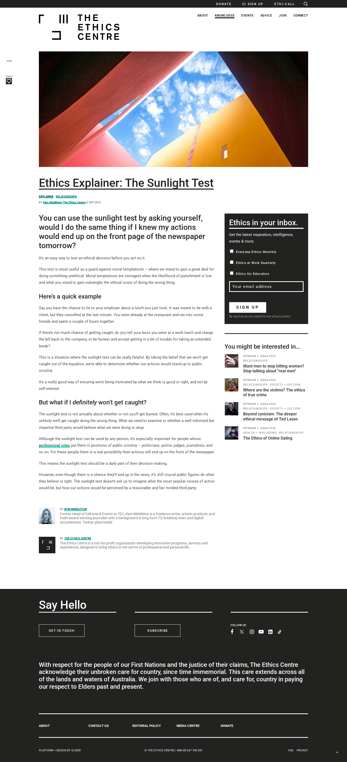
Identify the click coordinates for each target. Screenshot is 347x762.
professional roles (54, 445)
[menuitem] (221, 4)
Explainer (46, 196)
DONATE (227, 726)
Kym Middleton (52, 202)
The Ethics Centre (74, 202)
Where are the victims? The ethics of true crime (274, 392)
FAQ (290, 750)
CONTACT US (98, 726)
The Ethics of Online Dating (267, 438)
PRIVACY (302, 750)
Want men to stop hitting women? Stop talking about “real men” (273, 368)
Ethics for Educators (253, 274)
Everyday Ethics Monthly (256, 252)
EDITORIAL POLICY (146, 726)
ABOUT (44, 726)
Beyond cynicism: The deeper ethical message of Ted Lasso (270, 416)
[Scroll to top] (337, 751)
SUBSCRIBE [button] (157, 630)
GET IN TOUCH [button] (62, 630)
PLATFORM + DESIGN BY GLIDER (60, 750)
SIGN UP (247, 307)
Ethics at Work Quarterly (256, 263)
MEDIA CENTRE (188, 726)
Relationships (66, 196)
